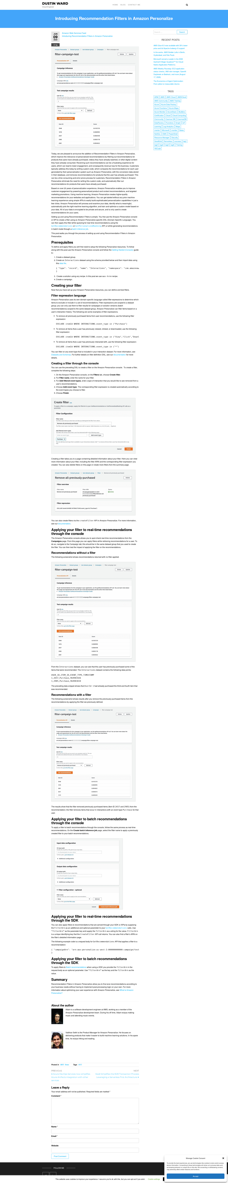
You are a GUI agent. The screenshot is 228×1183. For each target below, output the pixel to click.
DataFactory (159, 123)
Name (54, 1126)
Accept (195, 1176)
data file (62, 263)
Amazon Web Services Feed (74, 33)
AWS (62, 1064)
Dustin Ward (55, 3)
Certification (159, 115)
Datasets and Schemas (61, 354)
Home (115, 5)
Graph (178, 123)
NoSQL (157, 134)
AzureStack (172, 111)
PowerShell (173, 134)
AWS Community (161, 100)
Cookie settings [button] (154, 1179)
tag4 (167, 145)
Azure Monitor (159, 111)
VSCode (157, 148)
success (177, 141)
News (67, 1064)
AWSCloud (182, 97)
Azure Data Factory (168, 104)
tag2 (156, 145)
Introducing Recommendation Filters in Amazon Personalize (87, 36)
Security (174, 137)
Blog (123, 5)
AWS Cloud (171, 97)
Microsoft (165, 130)
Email (54, 1136)
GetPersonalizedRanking (88, 226)
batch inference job (80, 229)
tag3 (161, 145)
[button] (223, 1158)
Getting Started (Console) (122, 249)
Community (158, 119)
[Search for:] (171, 32)
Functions (169, 123)
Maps (178, 126)
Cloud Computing (179, 115)
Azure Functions (160, 108)
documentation (119, 354)
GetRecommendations (116, 928)
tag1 (185, 141)
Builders (182, 111)
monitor (174, 130)
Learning (157, 126)
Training (179, 145)
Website (55, 1145)
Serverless (168, 141)
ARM (156, 97)
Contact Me (134, 5)
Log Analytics (168, 126)
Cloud (168, 115)
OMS (164, 134)
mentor (157, 130)
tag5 (172, 145)
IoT (184, 123)
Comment (56, 1095)
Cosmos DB (170, 119)
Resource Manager (161, 137)
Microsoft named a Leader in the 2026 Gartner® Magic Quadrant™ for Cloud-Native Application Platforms (169, 62)
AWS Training (175, 100)
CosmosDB (181, 119)
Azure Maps (174, 108)
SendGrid (158, 141)
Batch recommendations (76, 967)
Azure (156, 104)
